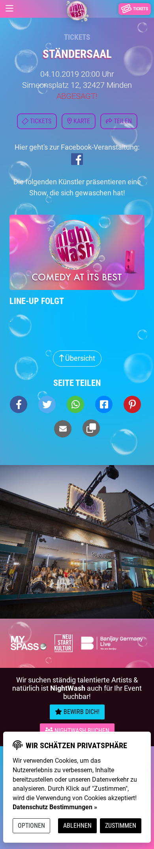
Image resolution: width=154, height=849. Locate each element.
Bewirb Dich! (81, 712)
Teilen (122, 121)
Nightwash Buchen (81, 730)
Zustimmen (120, 825)
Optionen (31, 825)
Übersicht (79, 358)
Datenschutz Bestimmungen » (55, 807)
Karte (81, 121)
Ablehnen (77, 825)
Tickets (77, 37)
